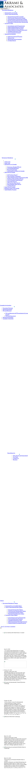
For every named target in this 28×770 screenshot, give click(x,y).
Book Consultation (11, 626)
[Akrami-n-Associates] (11, 7)
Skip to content (3, 0)
